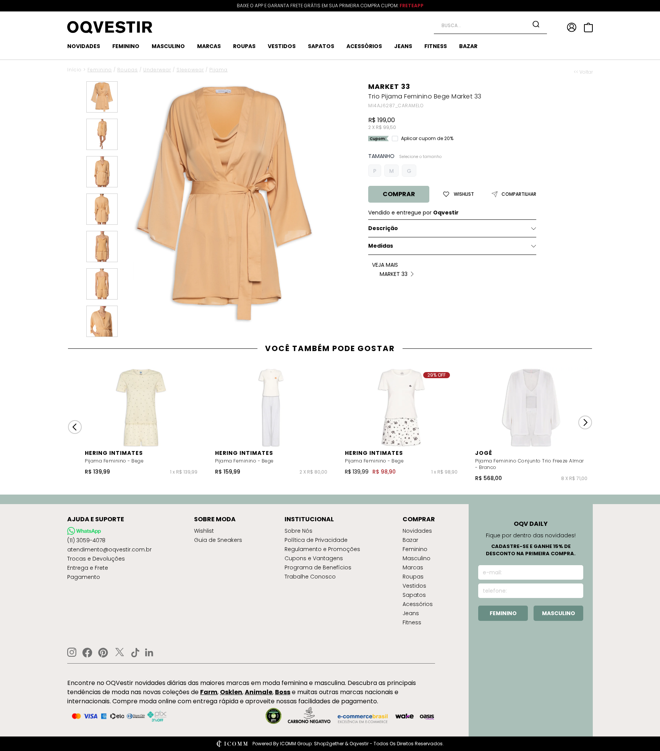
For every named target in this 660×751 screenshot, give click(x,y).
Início (74, 69)
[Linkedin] (149, 653)
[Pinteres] (103, 653)
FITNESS (435, 46)
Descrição (383, 228)
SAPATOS (321, 46)
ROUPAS (244, 46)
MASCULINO (168, 46)
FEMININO (125, 46)
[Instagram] (71, 652)
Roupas (127, 69)
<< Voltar (583, 72)
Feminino (99, 69)
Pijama (218, 69)
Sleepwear (190, 69)
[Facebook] (87, 653)
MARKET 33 (389, 86)
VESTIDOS (282, 46)
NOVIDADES (83, 46)
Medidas (380, 246)
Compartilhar (518, 194)
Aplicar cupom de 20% (427, 138)
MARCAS (209, 46)
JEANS (403, 46)
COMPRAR (399, 194)
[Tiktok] (135, 653)
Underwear (157, 69)
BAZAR (468, 46)
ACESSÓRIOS (364, 46)
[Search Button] (535, 24)
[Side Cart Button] (588, 27)
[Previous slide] (75, 427)
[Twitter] (119, 652)
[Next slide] (585, 422)
